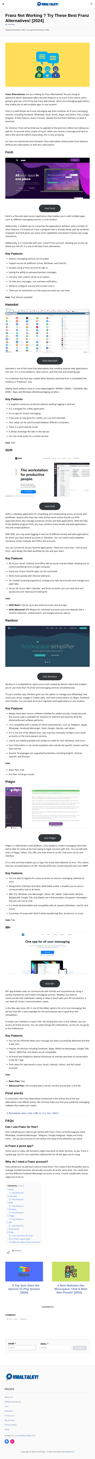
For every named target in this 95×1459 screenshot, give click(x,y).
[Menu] (3, 4)
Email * (44, 1344)
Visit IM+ (49, 983)
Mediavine (69, 1451)
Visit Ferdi (50, 208)
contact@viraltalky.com (25, 1435)
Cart (6, 1406)
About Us (9, 1397)
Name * (12, 1343)
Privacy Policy (10, 1424)
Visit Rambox (50, 676)
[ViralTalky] (47, 4)
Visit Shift (50, 506)
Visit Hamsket (49, 360)
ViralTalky (11, 24)
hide (21, 1186)
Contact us (9, 1415)
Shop (7, 1429)
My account (10, 1420)
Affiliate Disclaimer (13, 1402)
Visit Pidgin (50, 838)
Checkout (9, 1411)
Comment (10, 1315)
